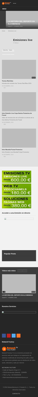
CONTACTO (16, 393)
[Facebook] (4, 336)
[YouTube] (9, 336)
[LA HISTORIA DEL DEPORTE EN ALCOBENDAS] (22, 20)
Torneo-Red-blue (7, 81)
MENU (4, 9)
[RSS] (18, 336)
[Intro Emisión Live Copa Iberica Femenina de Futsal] (19, 101)
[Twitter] (14, 336)
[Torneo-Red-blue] (19, 69)
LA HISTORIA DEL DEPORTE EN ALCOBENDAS (17, 295)
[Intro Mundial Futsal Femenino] (19, 138)
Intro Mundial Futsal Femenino (12, 149)
